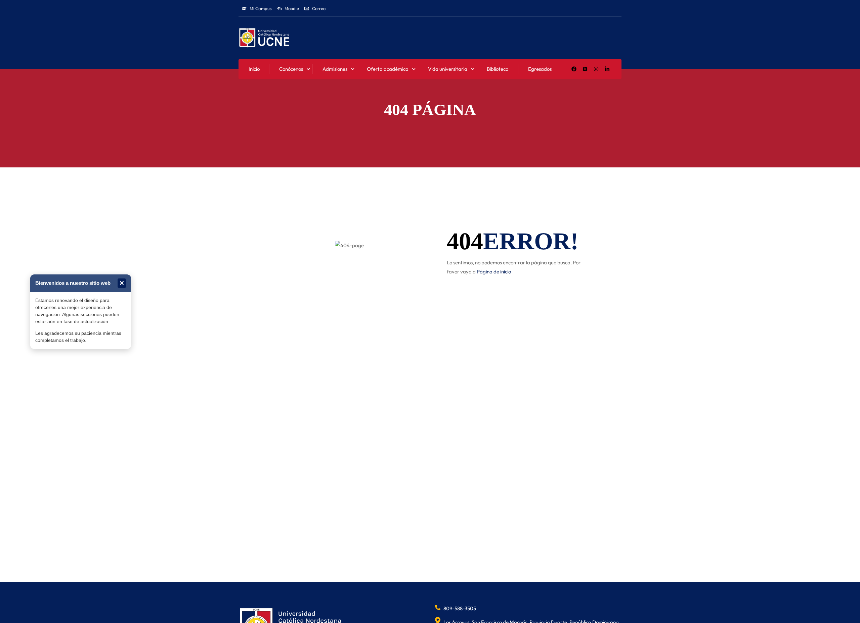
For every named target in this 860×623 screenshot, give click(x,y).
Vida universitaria (447, 69)
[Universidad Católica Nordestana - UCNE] (264, 38)
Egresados (540, 69)
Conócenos (291, 69)
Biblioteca (498, 69)
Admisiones (334, 69)
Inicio (254, 69)
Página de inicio (494, 271)
